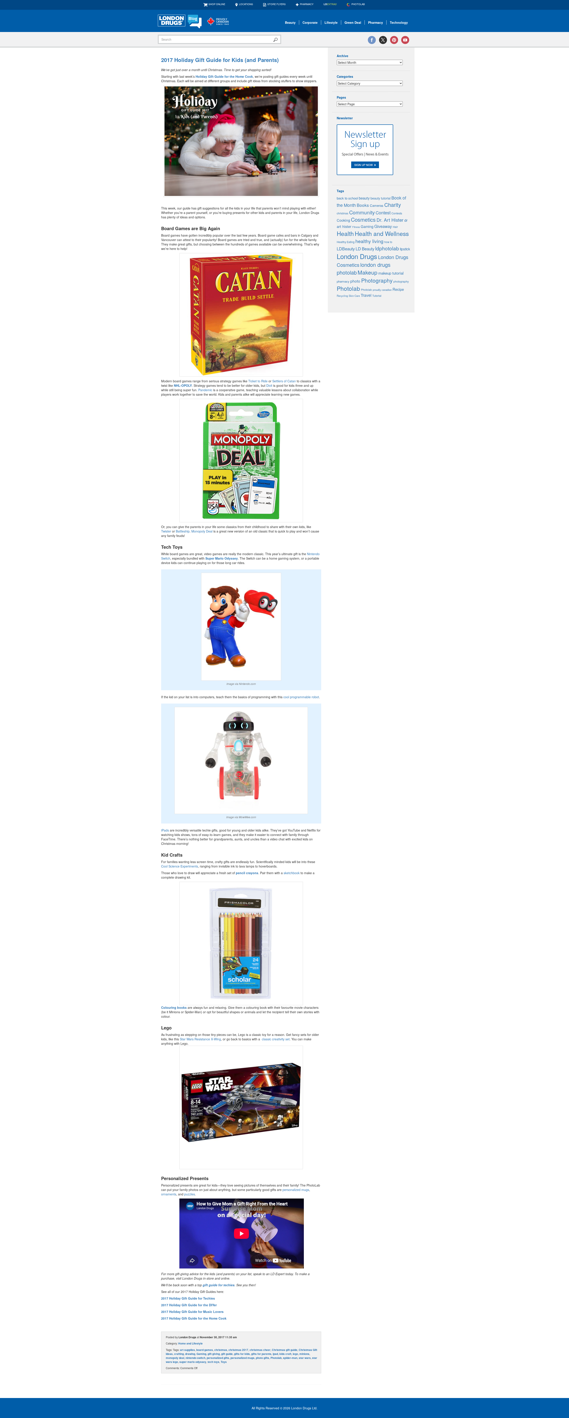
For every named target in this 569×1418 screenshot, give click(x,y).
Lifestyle (331, 22)
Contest (383, 212)
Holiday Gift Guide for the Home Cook (224, 76)
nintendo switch (195, 1358)
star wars (305, 1358)
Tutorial (376, 296)
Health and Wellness (382, 233)
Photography (377, 280)
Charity (392, 204)
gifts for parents (261, 1354)
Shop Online (216, 4)
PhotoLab (358, 4)
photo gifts (262, 1358)
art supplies (187, 1350)
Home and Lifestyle (190, 1343)
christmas (220, 1350)
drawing (190, 1354)
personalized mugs (242, 1358)
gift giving (214, 1354)
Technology (399, 22)
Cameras (376, 205)
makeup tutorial (391, 273)
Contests (396, 213)
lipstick (405, 248)
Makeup (367, 272)
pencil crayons (247, 873)
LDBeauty (346, 248)
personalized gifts (218, 1358)
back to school (347, 198)
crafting (179, 1354)
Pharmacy (306, 4)
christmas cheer (260, 1350)
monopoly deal (175, 1358)
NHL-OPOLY (183, 385)
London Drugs (357, 256)
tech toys (213, 1362)
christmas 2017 (238, 1350)
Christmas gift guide (284, 1350)
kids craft (285, 1354)
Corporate (310, 22)
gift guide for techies (218, 1285)
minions (304, 1354)
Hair (395, 227)
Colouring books (174, 1007)
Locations (246, 4)
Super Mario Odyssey (221, 558)
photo (355, 281)
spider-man (290, 1358)
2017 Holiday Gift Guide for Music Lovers (192, 1311)
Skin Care (354, 295)
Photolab (276, 1358)
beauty (364, 198)
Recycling (342, 295)
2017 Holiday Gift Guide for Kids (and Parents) (220, 60)
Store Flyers (276, 4)
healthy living (369, 240)
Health (345, 233)
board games (204, 1350)
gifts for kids (242, 1354)
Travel (366, 295)
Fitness (356, 227)
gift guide (227, 1354)
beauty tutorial (381, 198)
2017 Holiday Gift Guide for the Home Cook (194, 1318)
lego (295, 1354)
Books (363, 205)
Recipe (398, 289)
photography (401, 281)
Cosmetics (363, 219)
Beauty (290, 22)
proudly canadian (382, 289)
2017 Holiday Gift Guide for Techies (188, 1298)
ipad (275, 1354)
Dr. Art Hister (390, 219)
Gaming (201, 1354)
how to (388, 242)
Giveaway (383, 226)
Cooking (343, 220)
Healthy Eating (346, 242)
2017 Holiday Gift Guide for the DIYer (189, 1305)
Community (362, 212)
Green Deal (353, 22)
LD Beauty (365, 248)
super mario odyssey (192, 1362)
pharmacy (343, 281)
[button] (241, 141)
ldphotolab (387, 248)
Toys (224, 1362)
